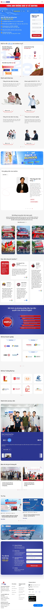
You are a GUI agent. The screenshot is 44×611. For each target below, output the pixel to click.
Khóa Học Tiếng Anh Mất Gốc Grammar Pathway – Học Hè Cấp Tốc (32, 515)
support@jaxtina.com (36, 584)
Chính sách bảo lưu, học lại (21, 592)
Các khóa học (14, 588)
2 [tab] (22, 76)
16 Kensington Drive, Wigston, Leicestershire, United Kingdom (5, 598)
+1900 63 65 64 (35, 586)
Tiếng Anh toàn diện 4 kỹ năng (10, 81)
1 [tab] (20, 76)
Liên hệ (13, 594)
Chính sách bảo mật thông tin (21, 588)
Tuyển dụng (14, 592)
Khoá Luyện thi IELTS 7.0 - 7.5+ (32, 81)
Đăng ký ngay (36, 35)
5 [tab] (32, 208)
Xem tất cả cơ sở (21, 222)
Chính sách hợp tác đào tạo (21, 598)
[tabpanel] (11, 60)
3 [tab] (23, 76)
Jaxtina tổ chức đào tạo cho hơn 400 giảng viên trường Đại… (7, 484)
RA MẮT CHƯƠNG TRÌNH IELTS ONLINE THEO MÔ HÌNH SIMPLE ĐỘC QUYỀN (10, 516)
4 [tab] (30, 208)
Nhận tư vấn (7, 110)
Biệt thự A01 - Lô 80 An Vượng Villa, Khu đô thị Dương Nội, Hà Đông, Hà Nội (5, 590)
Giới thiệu (13, 586)
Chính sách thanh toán (22, 595)
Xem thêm (4, 174)
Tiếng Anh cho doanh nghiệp (32, 117)
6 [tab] (26, 489)
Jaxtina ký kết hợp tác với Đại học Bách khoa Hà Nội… (29, 484)
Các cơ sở (13, 590)
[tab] (7, 322)
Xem (25, 277)
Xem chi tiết (5, 420)
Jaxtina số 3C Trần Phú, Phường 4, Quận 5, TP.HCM (5, 606)
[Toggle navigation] (42, 2)
